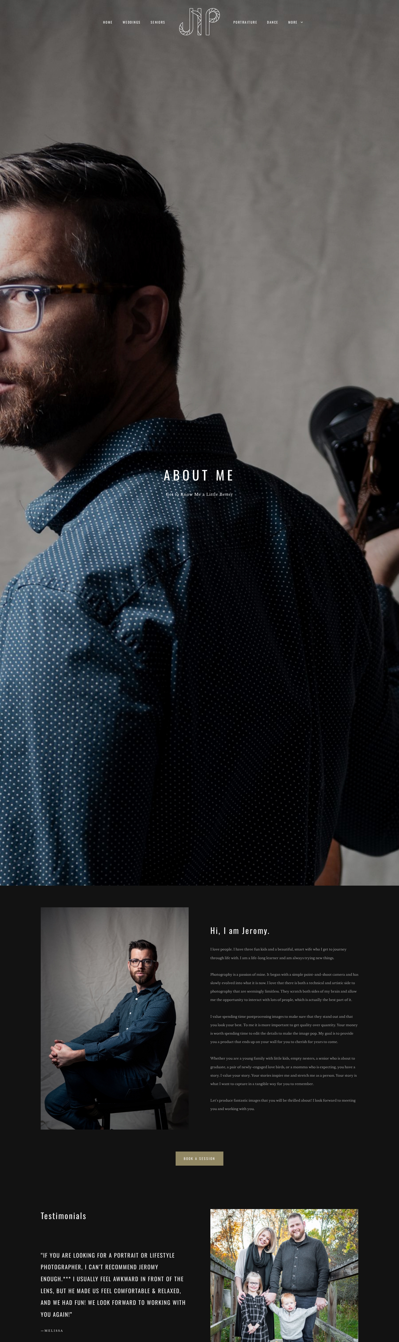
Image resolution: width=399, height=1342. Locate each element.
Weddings (132, 22)
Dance (272, 22)
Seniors (158, 22)
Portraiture (245, 22)
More (293, 22)
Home (108, 22)
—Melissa (52, 1331)
